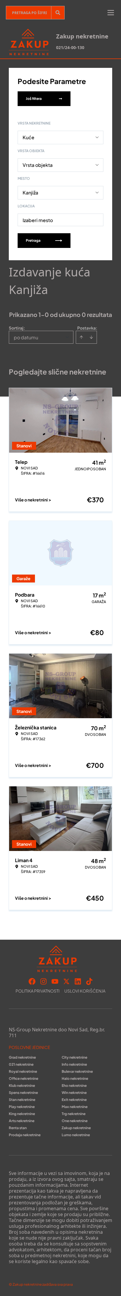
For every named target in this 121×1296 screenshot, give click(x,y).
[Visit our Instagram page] (43, 981)
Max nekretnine (75, 1106)
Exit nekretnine (74, 1099)
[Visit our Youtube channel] (54, 981)
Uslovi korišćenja (84, 990)
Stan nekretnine (22, 1099)
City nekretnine (74, 1057)
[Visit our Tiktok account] (89, 981)
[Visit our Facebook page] (32, 981)
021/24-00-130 (70, 47)
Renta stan (18, 1128)
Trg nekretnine (73, 1114)
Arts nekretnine (21, 1121)
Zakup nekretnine (76, 1128)
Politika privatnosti (38, 990)
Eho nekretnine (74, 1085)
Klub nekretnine (22, 1085)
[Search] (58, 12)
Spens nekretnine (23, 1092)
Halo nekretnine (75, 1078)
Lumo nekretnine (76, 1135)
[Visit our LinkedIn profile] (77, 981)
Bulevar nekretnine (77, 1071)
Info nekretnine (74, 1064)
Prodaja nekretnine (25, 1135)
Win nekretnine (74, 1092)
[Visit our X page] (66, 981)
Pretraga (33, 240)
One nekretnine (75, 1121)
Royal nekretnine (23, 1071)
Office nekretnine (23, 1078)
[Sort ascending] (81, 337)
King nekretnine (22, 1114)
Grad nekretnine (22, 1057)
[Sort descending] (91, 337)
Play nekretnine (22, 1106)
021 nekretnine (21, 1064)
